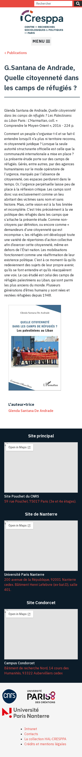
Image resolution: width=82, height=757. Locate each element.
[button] (41, 41)
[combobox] (53, 3)
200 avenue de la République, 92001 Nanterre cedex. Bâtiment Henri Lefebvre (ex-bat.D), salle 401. (40, 584)
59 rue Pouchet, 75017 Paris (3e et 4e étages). (40, 501)
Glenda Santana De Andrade (30, 411)
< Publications (15, 53)
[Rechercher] (78, 3)
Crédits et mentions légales (45, 744)
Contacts (31, 734)
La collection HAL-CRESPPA (45, 739)
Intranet (30, 729)
